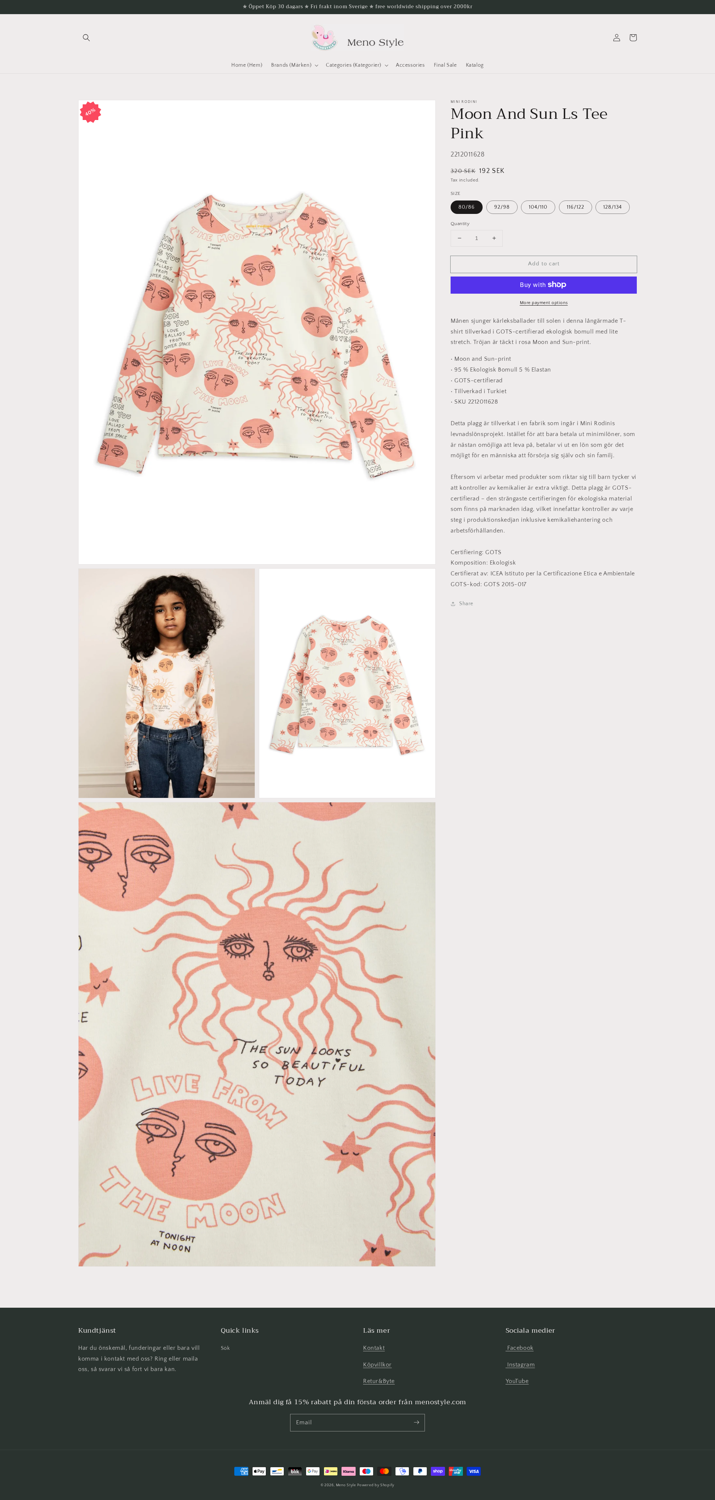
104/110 (538, 207)
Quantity (460, 223)
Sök (225, 1348)
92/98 (502, 207)
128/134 (612, 207)
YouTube (517, 1381)
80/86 (466, 207)
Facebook (520, 1348)
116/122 (575, 207)
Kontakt (374, 1348)
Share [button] (466, 603)
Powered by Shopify (375, 1485)
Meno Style (346, 1485)
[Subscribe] (416, 1422)
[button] (86, 37)
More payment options (544, 302)
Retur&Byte (379, 1381)
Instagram (520, 1364)
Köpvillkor (377, 1364)
